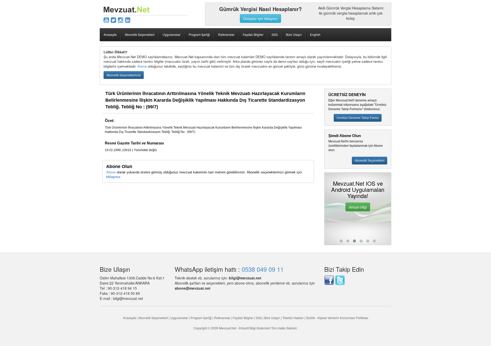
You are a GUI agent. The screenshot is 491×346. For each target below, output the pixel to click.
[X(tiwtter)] (113, 19)
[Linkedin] (127, 19)
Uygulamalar (172, 34)
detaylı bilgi (324, 206)
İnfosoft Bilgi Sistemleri (254, 328)
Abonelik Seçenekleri (139, 34)
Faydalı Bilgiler (253, 34)
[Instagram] (120, 19)
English (315, 34)
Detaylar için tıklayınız (260, 18)
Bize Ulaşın (294, 34)
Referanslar (226, 34)
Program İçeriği (199, 34)
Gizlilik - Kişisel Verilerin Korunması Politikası (337, 318)
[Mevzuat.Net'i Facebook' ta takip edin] (329, 279)
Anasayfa (110, 34)
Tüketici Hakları (293, 318)
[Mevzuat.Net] (127, 9)
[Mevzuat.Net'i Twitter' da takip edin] (340, 279)
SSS (275, 34)
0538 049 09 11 (263, 269)
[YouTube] (106, 19)
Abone (142, 66)
